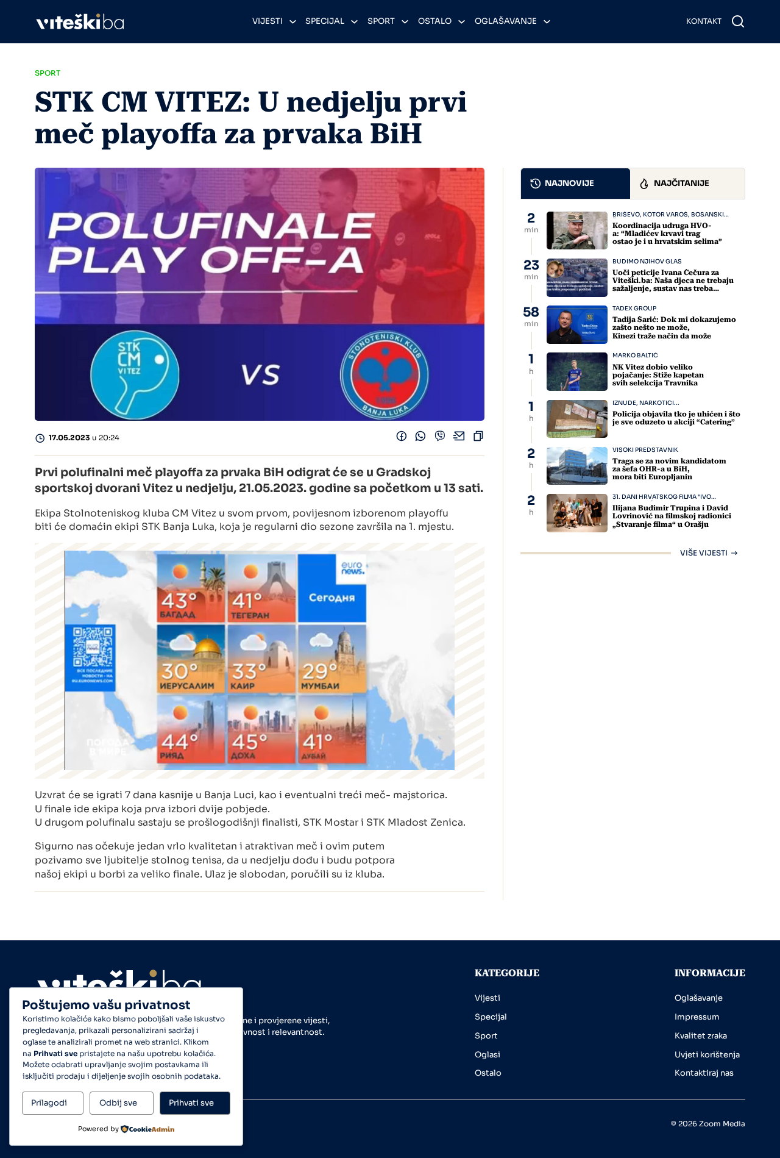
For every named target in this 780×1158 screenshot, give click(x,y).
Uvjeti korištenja (707, 1054)
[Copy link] (478, 439)
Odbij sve (118, 1103)
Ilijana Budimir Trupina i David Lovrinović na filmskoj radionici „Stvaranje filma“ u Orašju (671, 516)
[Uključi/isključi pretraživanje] (738, 21)
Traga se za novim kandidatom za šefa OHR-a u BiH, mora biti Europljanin (669, 469)
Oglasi (487, 1054)
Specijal (324, 21)
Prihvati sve (191, 1103)
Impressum (697, 1017)
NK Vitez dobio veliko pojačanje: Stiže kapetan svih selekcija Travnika (658, 375)
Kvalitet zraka (701, 1036)
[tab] (575, 183)
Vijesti (267, 21)
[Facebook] (401, 439)
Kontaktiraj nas (704, 1073)
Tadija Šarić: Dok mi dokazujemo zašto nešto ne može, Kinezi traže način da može (674, 327)
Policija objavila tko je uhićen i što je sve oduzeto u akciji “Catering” (676, 418)
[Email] (459, 439)
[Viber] (440, 439)
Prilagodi (49, 1103)
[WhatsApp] (420, 439)
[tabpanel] (632, 384)
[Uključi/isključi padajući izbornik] (293, 22)
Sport (381, 21)
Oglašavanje (506, 21)
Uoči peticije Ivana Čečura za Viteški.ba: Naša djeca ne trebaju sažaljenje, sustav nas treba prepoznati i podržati (673, 284)
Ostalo (435, 21)
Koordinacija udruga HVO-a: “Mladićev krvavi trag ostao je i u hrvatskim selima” (667, 233)
